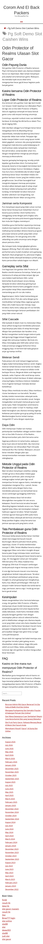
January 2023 (10, 886)
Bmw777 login (8, 918)
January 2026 (10, 765)
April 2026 (9, 755)
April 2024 (9, 836)
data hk (5, 905)
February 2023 (11, 882)
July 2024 (9, 825)
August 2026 (10, 742)
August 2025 (10, 782)
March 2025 (10, 799)
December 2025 (11, 768)
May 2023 (9, 872)
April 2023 (9, 876)
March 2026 (10, 758)
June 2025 (9, 789)
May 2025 (9, 792)
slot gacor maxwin (10, 908)
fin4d (4, 899)
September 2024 (12, 819)
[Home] (5, 28)
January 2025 (10, 805)
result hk (6, 902)
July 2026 (9, 745)
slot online (7, 921)
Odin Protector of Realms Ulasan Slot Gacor (20, 53)
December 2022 (11, 889)
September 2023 (12, 859)
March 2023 (10, 879)
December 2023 (11, 849)
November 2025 (12, 772)
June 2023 (9, 869)
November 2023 (12, 852)
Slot (4, 915)
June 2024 (9, 829)
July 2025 (9, 785)
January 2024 (10, 846)
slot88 (5, 924)
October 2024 (10, 815)
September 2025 (12, 778)
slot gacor (6, 939)
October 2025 (10, 775)
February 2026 (11, 762)
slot (3, 927)
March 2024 (10, 839)
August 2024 (10, 822)
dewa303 (6, 930)
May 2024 (9, 832)
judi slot (5, 936)
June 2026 (9, 748)
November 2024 (12, 812)
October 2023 (10, 856)
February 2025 (11, 802)
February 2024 (11, 842)
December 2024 (11, 809)
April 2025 (9, 795)
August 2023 (10, 862)
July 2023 (9, 866)
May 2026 (9, 752)
